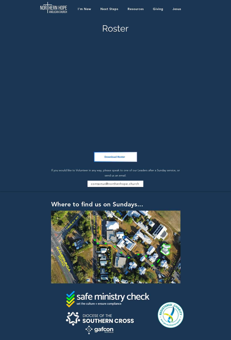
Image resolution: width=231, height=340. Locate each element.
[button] (84, 8)
